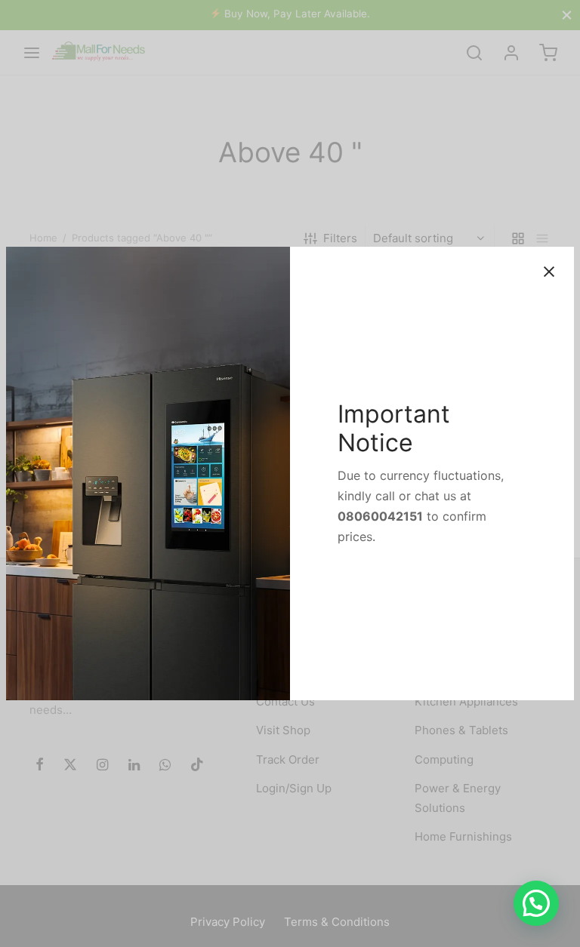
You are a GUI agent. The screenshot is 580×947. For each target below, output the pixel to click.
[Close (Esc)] (549, 271)
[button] (536, 903)
